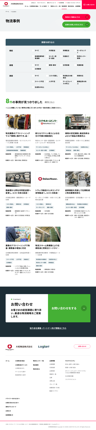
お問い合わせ (82, 346)
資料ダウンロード (51, 2)
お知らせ (33, 2)
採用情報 (61, 2)
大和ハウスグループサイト (73, 2)
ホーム (7, 11)
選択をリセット (49, 102)
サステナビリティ (41, 2)
